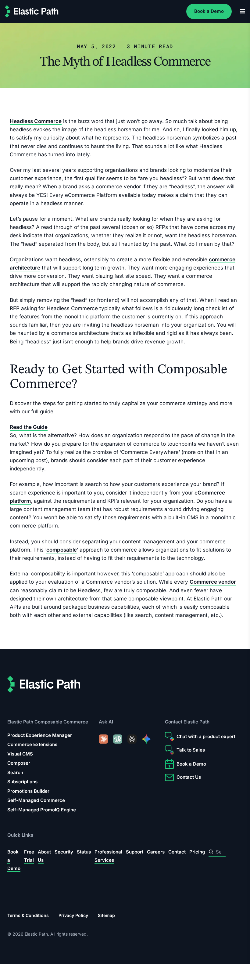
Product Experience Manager (39, 735)
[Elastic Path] (32, 11)
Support (134, 851)
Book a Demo (209, 11)
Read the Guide (29, 427)
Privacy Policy (73, 915)
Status (84, 851)
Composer (18, 763)
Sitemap (106, 915)
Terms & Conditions (28, 915)
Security (64, 851)
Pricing (197, 851)
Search (15, 772)
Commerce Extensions (32, 744)
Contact (177, 851)
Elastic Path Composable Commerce (47, 722)
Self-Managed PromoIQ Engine (41, 810)
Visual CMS (20, 754)
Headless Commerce (36, 121)
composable (61, 550)
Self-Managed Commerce (36, 800)
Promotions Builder (28, 791)
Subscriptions (22, 782)
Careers (156, 851)
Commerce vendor (213, 582)
